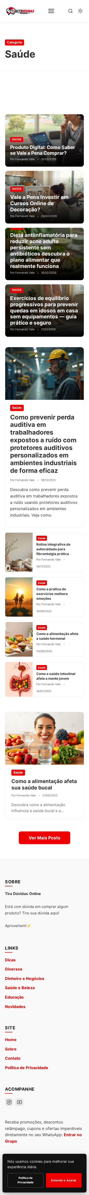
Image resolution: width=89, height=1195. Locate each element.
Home (11, 1039)
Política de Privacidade (26, 1067)
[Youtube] (19, 1102)
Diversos (13, 969)
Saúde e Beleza (20, 987)
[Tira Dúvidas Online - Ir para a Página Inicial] (20, 10)
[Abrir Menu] (51, 11)
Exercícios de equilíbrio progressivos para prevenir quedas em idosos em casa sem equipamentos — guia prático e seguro (44, 310)
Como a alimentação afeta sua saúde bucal (44, 784)
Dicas (10, 959)
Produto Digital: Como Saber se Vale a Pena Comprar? (42, 150)
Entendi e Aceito (63, 1180)
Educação (14, 997)
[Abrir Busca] (70, 11)
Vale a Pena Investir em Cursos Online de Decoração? (39, 203)
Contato (13, 1058)
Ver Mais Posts (44, 837)
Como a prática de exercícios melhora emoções (52, 593)
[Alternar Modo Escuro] (80, 11)
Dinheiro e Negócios (24, 978)
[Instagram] (9, 1102)
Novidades (15, 1006)
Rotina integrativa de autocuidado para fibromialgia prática (53, 549)
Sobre (11, 1048)
